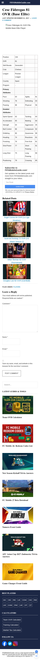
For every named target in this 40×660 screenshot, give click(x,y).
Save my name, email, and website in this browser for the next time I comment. (17, 365)
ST (30, 605)
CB (9, 600)
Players (16, 287)
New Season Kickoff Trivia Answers (17, 473)
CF (26, 605)
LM (4, 605)
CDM (24, 600)
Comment (6, 304)
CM (30, 600)
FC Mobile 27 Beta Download (15, 500)
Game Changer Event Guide (14, 583)
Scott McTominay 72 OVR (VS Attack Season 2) (16, 239)
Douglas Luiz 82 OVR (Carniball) (16, 281)
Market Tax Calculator (12, 630)
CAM (10, 605)
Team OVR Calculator (12, 417)
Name (5, 337)
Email (5, 349)
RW (15, 605)
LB (19, 600)
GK (4, 600)
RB (14, 600)
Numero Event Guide (11, 527)
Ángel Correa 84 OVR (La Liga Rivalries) (16, 218)
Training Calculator (11, 625)
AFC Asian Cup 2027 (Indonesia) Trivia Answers (19, 555)
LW (21, 605)
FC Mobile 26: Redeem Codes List (17, 445)
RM (35, 600)
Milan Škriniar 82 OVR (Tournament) (17, 261)
